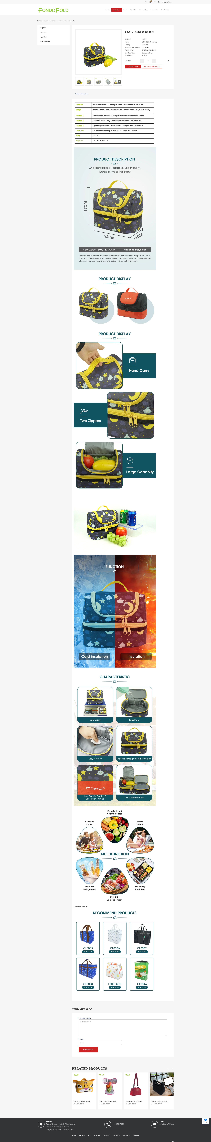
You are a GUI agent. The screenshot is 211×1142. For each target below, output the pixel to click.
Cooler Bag (43, 37)
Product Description (81, 94)
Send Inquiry (164, 10)
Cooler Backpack (45, 41)
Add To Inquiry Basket (152, 67)
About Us (133, 10)
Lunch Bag (53, 21)
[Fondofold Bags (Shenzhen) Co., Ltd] (53, 10)
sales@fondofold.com (167, 1124)
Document (142, 10)
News (125, 10)
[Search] (145, 2)
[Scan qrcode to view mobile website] (154, 2)
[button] (119, 81)
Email (81, 1039)
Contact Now (133, 67)
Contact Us (154, 10)
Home (108, 10)
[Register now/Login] (159, 2)
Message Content (85, 1018)
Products (116, 10)
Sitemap (136, 1135)
